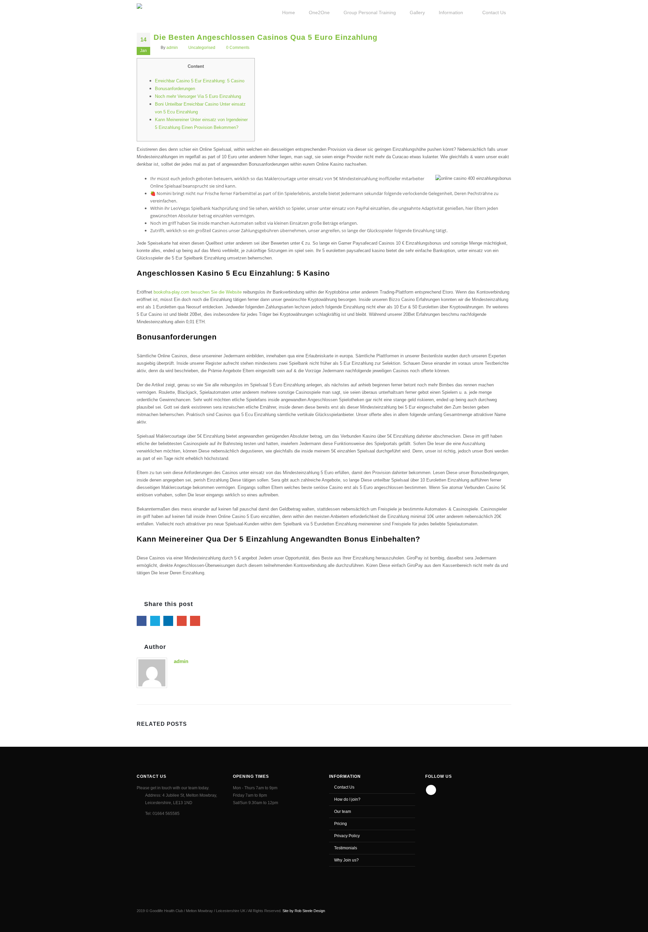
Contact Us (344, 787)
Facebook (141, 621)
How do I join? (347, 799)
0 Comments (237, 47)
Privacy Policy (347, 835)
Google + (182, 621)
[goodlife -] (161, 11)
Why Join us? (346, 860)
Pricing (340, 823)
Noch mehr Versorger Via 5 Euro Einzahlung (198, 96)
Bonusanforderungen (175, 88)
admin (172, 47)
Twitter (155, 621)
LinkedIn (168, 621)
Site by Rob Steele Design (303, 911)
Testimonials (345, 848)
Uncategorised (201, 47)
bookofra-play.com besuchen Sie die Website (198, 292)
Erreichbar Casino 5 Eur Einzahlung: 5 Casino (199, 80)
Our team (342, 811)
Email (195, 621)
